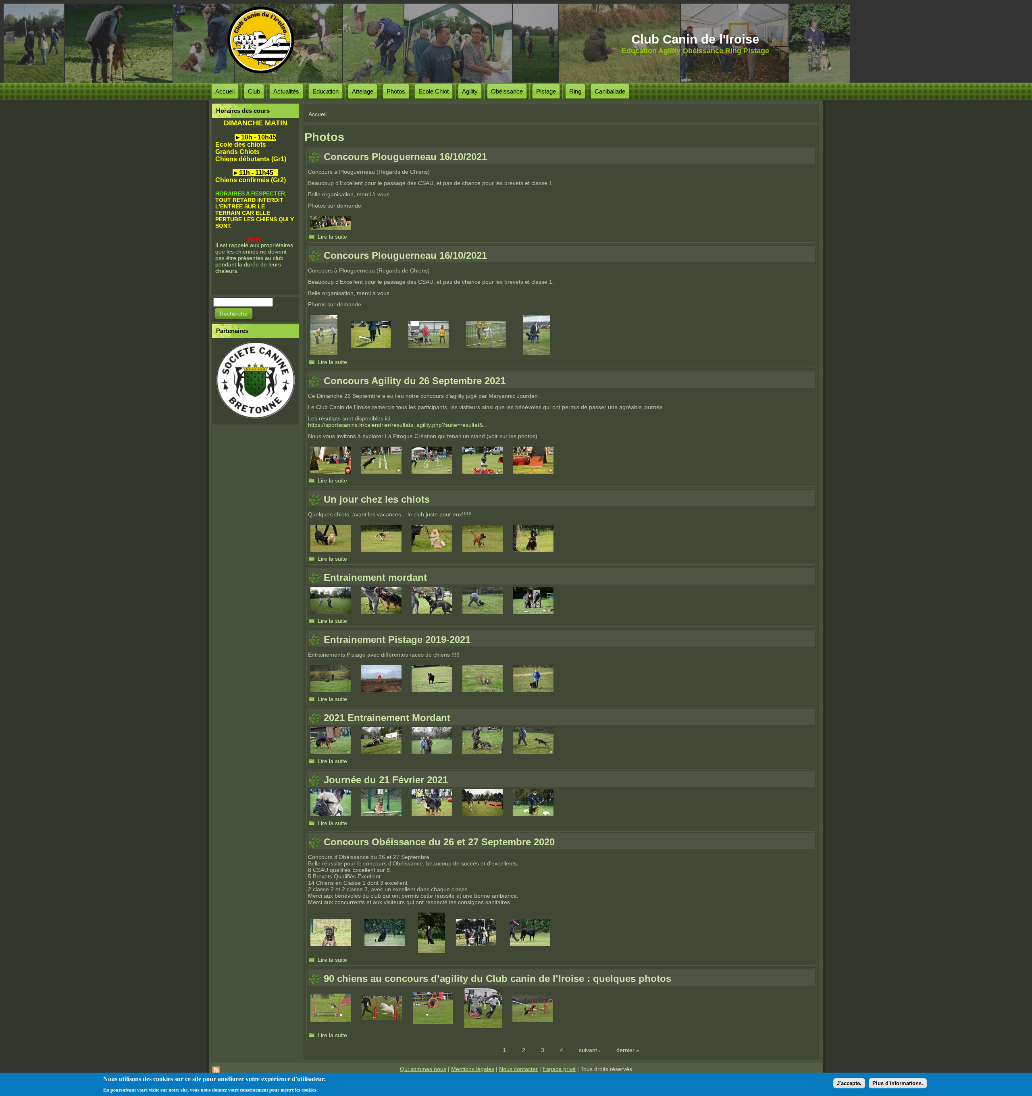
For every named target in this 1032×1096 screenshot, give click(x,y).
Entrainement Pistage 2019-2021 (397, 639)
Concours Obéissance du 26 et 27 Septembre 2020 (439, 841)
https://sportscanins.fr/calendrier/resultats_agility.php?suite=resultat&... (398, 425)
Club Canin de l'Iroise (695, 39)
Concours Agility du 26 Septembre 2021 (415, 380)
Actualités (286, 91)
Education (325, 91)
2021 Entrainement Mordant (387, 717)
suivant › (590, 1050)
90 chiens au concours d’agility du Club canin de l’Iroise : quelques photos (497, 978)
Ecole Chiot (433, 91)
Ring (575, 91)
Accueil (225, 91)
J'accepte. (849, 1083)
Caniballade (610, 91)
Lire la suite (332, 236)
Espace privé (559, 1069)
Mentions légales (472, 1069)
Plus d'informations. (897, 1083)
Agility (470, 91)
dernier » (627, 1050)
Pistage (546, 91)
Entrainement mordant (375, 577)
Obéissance (507, 91)
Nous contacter (518, 1069)
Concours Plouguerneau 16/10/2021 (405, 156)
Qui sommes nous (423, 1069)
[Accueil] (267, 40)
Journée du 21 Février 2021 (386, 779)
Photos (396, 91)
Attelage (362, 91)
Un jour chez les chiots (377, 499)
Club (254, 91)
